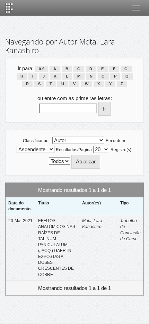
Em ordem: (116, 140)
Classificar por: (37, 140)
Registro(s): (121, 149)
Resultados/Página (74, 149)
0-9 (41, 69)
